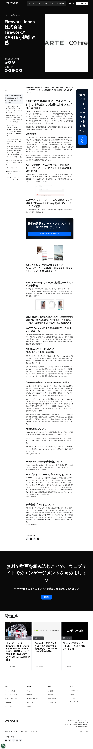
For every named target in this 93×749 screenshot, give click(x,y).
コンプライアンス (34, 731)
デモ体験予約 (82, 3)
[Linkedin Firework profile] (81, 731)
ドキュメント (74, 690)
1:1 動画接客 (8, 702)
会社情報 (50, 691)
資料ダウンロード (32, 702)
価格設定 (29, 706)
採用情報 (50, 695)
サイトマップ (74, 702)
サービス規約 (23, 731)
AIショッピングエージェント (13, 695)
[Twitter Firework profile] (84, 731)
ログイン (71, 3)
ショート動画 (8, 706)
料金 (51, 3)
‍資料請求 (46, 597)
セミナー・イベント (32, 698)
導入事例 (29, 695)
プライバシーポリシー (11, 731)
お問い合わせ (52, 698)
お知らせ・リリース (54, 702)
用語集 (72, 694)
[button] (31, 3)
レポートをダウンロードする (49, 233)
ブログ (28, 691)
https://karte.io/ (31, 496)
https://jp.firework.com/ (33, 454)
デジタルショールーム (11, 698)
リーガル (72, 698)
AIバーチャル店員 (10, 691)
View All (83, 616)
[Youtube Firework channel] (87, 731)
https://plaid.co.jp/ (32, 524)
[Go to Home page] (11, 3)
